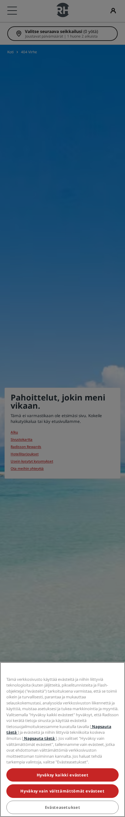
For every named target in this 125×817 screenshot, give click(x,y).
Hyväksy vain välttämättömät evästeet (62, 791)
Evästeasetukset (62, 807)
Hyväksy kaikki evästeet (63, 775)
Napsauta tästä (39, 738)
